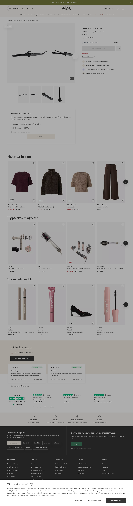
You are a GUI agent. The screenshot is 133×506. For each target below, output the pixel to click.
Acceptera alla (116, 500)
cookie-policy (49, 495)
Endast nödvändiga (95, 500)
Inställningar (78, 500)
